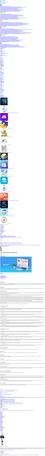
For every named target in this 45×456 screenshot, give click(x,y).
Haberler (1, 403)
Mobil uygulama (1, 426)
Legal (2, 431)
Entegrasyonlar (1, 96)
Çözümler (1, 420)
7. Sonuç (1, 278)
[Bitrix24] (3, 3)
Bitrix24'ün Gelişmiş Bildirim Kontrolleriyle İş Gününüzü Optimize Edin (7, 401)
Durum (1, 418)
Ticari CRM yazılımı (21, 397)
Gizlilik (2, 432)
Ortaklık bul (1, 429)
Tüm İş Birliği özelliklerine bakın (3, 26)
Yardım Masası (1, 415)
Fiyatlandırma (1, 48)
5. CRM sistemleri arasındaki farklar (3, 277)
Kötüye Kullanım (3, 434)
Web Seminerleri (1, 416)
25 (2, 405)
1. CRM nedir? (1, 275)
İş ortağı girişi (1, 430)
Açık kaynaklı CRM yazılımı (16, 397)
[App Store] (2, 436)
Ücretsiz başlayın (2, 237)
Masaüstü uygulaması (2, 427)
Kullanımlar (1, 422)
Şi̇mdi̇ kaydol (1, 1)
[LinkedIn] (2, 443)
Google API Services (2, 428)
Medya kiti (1, 413)
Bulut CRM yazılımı (11, 397)
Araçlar (1, 412)
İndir (0, 424)
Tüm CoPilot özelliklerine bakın (3, 47)
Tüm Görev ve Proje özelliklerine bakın (4, 19)
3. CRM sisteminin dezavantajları (3, 276)
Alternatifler (1, 421)
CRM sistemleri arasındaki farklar (6, 397)
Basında (1, 414)
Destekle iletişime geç (2, 417)
